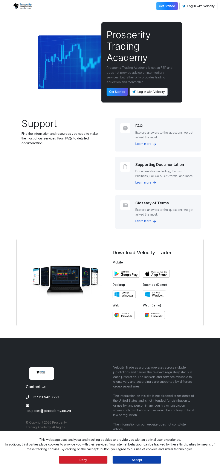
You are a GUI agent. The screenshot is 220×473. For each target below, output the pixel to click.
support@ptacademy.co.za (49, 411)
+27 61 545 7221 (45, 397)
